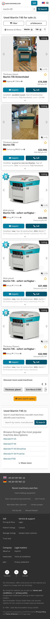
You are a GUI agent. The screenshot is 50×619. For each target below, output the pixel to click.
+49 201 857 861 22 (16, 478)
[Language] (43, 3)
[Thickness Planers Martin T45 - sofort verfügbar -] (25, 326)
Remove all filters (13, 29)
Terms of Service (12, 614)
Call (37, 90)
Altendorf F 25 (9, 439)
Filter (14, 23)
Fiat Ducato (16, 510)
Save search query (26, 398)
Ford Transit (40, 499)
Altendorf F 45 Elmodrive (14, 448)
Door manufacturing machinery (18, 499)
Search (43, 9)
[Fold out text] (25, 100)
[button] (47, 3)
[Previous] (4, 53)
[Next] (46, 53)
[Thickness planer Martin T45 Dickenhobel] (25, 54)
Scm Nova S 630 (33, 389)
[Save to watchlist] (45, 74)
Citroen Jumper (37, 504)
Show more (26, 463)
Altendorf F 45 (9, 444)
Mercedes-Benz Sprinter (17, 504)
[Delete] (34, 9)
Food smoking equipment (25, 493)
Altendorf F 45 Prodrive (14, 453)
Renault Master (31, 510)
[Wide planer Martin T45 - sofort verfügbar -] (25, 190)
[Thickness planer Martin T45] (25, 122)
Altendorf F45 (9, 458)
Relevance (37, 23)
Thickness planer (13, 389)
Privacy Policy (41, 612)
